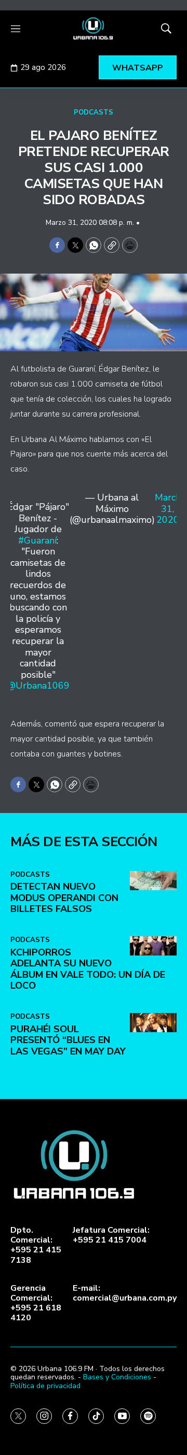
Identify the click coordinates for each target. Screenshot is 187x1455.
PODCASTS (93, 112)
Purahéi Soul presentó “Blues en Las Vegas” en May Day (68, 1040)
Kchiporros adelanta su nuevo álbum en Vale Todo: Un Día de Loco (87, 969)
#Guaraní (37, 540)
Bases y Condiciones (117, 1377)
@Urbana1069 (38, 685)
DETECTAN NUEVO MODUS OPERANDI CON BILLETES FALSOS (64, 897)
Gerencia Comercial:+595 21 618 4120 (35, 1303)
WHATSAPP (137, 68)
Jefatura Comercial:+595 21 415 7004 (111, 1235)
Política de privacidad (45, 1386)
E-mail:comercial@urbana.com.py (125, 1293)
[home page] (93, 28)
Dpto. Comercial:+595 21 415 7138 (35, 1245)
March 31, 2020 (168, 509)
